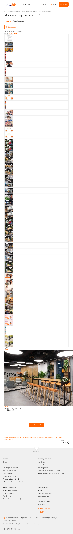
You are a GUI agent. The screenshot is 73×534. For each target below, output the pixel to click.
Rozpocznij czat (45, 508)
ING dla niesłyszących (12, 517)
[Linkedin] (18, 529)
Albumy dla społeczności (14, 11)
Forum (45, 4)
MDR (37, 517)
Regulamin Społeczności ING (12, 437)
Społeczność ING (5, 11)
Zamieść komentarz (36, 425)
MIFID (31, 517)
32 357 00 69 (44, 512)
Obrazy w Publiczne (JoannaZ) (29, 11)
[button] (13, 410)
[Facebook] (4, 529)
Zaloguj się (63, 4)
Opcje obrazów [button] (12, 27)
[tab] (9, 38)
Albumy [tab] (8, 21)
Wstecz (6, 349)
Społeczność (26, 4)
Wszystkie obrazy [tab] (18, 21)
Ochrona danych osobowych (49, 517)
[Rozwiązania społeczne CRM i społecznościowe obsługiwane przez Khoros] (65, 441)
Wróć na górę (36, 451)
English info (24, 517)
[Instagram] (15, 529)
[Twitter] (8, 529)
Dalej (6, 406)
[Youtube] (11, 529)
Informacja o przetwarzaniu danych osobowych (37, 437)
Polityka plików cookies (9, 520)
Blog (54, 4)
